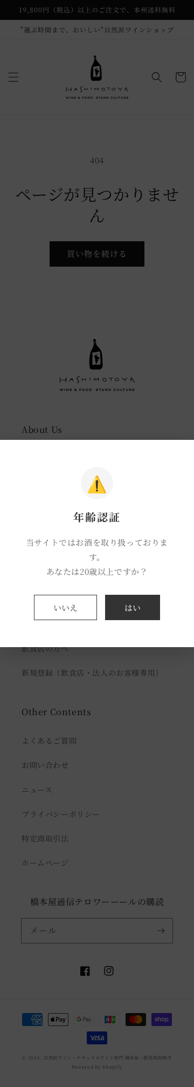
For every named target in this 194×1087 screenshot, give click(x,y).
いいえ (65, 607)
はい (132, 607)
